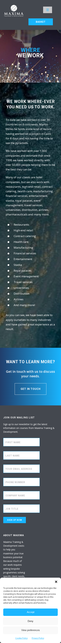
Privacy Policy (38, 638)
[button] (56, 581)
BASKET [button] (41, 22)
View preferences (30, 630)
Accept (30, 612)
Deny (30, 621)
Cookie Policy (21, 638)
